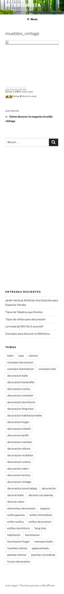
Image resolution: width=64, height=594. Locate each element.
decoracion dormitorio (21, 402)
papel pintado (40, 548)
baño (10, 355)
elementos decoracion (21, 508)
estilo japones (16, 515)
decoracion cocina (18, 389)
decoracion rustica (19, 462)
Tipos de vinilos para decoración (25, 319)
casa (21, 355)
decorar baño (15, 495)
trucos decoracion (18, 561)
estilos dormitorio (18, 528)
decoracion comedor (20, 395)
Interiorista (23, 5)
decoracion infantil (19, 428)
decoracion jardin (18, 435)
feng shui (40, 528)
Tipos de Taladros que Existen (24, 312)
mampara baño (43, 541)
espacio (45, 508)
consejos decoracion (20, 362)
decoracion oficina (18, 448)
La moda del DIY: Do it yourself (24, 326)
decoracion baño (17, 375)
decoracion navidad (19, 442)
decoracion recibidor (20, 455)
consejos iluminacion (20, 369)
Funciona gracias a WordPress (37, 585)
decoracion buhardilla (20, 382)
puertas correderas (43, 554)
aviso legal (11, 585)
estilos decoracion (40, 521)
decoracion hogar (18, 422)
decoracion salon (18, 468)
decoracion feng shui (20, 408)
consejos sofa (47, 369)
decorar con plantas (40, 495)
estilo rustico (15, 521)
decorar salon (15, 501)
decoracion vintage (19, 482)
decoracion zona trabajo (22, 488)
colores (33, 355)
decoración (49, 488)
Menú (34, 19)
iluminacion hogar (18, 541)
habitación (13, 535)
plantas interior (16, 554)
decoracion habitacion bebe (24, 415)
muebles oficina (17, 548)
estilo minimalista (41, 515)
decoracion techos (19, 475)
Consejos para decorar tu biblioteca (27, 333)
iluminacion (32, 535)
